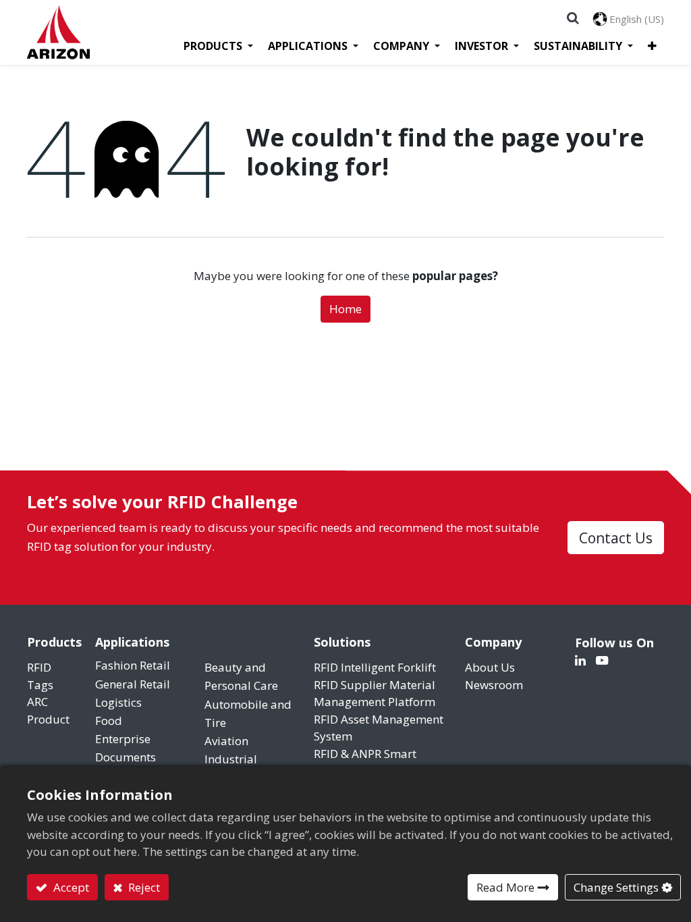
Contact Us (616, 537)
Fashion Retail (132, 665)
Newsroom (494, 685)
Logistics (119, 702)
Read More (505, 887)
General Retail (134, 684)
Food (108, 720)
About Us (490, 667)
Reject (143, 887)
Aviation (226, 741)
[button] (652, 45)
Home (345, 309)
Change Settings (616, 887)
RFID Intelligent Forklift (375, 667)
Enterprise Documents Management (131, 757)
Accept (70, 887)
